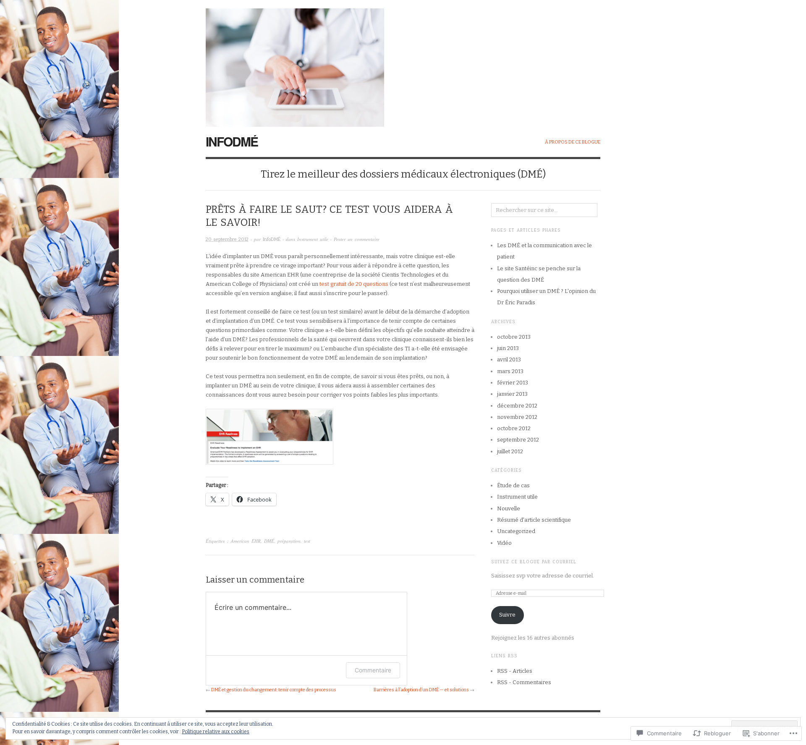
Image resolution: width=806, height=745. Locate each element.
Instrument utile (312, 239)
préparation (289, 541)
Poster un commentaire (356, 239)
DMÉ (269, 541)
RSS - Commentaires (524, 682)
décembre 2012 (517, 406)
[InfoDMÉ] (295, 63)
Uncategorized (516, 531)
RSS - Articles (514, 671)
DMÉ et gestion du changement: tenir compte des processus (273, 690)
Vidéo (504, 543)
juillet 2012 (510, 451)
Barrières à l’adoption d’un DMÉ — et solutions (421, 690)
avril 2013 (509, 359)
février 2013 (512, 382)
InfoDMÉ (232, 141)
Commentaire (373, 670)
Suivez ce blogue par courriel (533, 562)
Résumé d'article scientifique (534, 520)
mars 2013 (510, 371)
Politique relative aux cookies (215, 732)
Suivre (507, 615)
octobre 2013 (514, 337)
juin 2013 (508, 348)
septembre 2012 (518, 440)
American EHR (246, 541)
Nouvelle (508, 508)
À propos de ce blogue (572, 142)
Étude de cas (513, 485)
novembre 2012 (517, 417)
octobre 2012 (514, 428)
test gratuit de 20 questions (353, 284)
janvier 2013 (512, 394)
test (307, 541)
